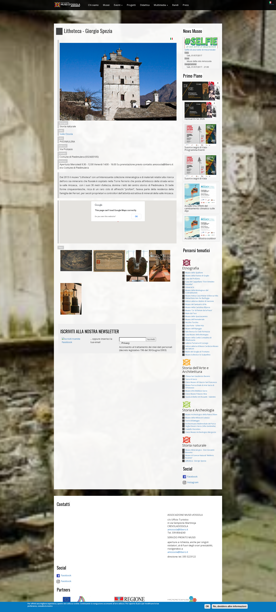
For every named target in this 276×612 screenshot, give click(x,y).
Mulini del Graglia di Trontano (197, 351)
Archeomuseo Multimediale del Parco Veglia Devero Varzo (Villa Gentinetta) (200, 424)
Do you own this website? (105, 216)
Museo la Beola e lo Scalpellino (197, 354)
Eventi (117, 5)
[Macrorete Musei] (191, 600)
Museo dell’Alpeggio (193, 328)
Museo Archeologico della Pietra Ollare (201, 414)
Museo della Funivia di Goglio (197, 275)
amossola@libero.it (177, 529)
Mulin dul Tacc (191, 313)
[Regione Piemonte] (138, 601)
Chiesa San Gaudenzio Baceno (197, 376)
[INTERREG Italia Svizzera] (84, 601)
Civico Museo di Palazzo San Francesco (201, 382)
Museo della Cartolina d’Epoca (197, 307)
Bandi (175, 5)
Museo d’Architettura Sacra (196, 391)
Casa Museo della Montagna (196, 334)
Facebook (192, 476)
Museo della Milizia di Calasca (197, 417)
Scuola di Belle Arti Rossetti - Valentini (200, 397)
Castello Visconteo (192, 429)
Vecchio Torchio (191, 322)
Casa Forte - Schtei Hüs (194, 325)
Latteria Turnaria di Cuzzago (196, 343)
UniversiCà (189, 287)
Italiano (271, 4)
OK (136, 216)
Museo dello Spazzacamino (196, 316)
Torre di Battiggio (192, 420)
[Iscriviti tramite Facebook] (74, 340)
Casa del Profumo (192, 278)
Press (186, 5)
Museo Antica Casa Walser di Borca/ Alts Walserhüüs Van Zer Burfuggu (201, 297)
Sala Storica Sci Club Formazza (197, 331)
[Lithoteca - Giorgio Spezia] (118, 80)
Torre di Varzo (191, 379)
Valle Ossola (66, 134)
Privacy (125, 343)
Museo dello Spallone (194, 272)
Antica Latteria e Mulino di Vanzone (199, 301)
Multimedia (160, 5)
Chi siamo (93, 5)
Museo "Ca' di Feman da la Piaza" (198, 310)
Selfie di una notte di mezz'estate (200, 49)
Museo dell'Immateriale (194, 319)
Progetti (131, 5)
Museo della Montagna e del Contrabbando (196, 291)
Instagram (192, 482)
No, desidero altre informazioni (229, 606)
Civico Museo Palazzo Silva (196, 394)
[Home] (68, 5)
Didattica (145, 5)
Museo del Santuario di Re (195, 304)
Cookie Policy (58, 606)
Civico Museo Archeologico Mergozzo (200, 432)
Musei (106, 5)
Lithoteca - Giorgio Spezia (195, 461)
